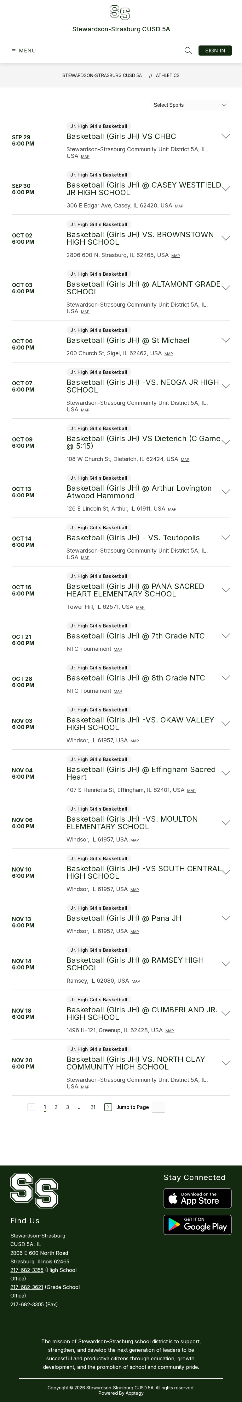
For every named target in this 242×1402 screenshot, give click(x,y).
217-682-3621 (26, 1287)
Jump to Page (132, 1107)
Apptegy (135, 1393)
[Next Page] (108, 1107)
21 (92, 1107)
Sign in (215, 50)
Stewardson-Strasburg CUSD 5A (102, 75)
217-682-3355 (26, 1270)
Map (85, 156)
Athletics (168, 75)
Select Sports (169, 105)
